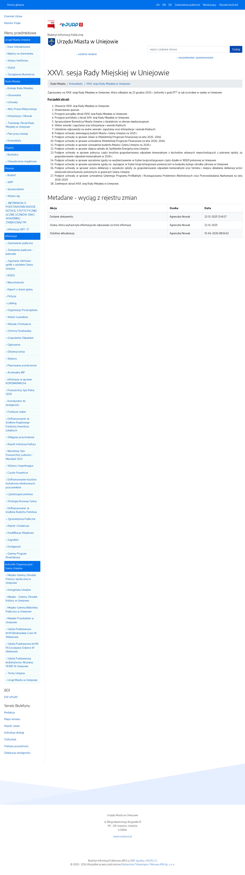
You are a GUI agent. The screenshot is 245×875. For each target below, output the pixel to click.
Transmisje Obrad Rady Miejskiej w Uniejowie (20, 124)
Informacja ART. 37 (18, 229)
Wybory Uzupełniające (21, 465)
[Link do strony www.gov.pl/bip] (53, 24)
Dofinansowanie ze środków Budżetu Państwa (21, 510)
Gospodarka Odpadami (21, 337)
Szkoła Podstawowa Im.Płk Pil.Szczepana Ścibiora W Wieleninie (22, 647)
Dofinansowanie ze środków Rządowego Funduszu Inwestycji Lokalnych (18, 424)
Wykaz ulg (14, 195)
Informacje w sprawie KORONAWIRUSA (19, 381)
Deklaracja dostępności (17, 752)
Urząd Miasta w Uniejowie (22, 679)
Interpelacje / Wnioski (20, 115)
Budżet (12, 175)
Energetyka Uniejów (19, 589)
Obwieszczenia (16, 351)
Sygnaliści (13, 539)
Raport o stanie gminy (20, 289)
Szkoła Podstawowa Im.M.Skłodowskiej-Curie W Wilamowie (21, 632)
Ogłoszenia (14, 344)
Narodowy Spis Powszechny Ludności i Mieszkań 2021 (19, 454)
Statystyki (10, 739)
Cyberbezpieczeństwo (20, 494)
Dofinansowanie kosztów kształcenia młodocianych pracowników (21, 483)
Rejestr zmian (12, 725)
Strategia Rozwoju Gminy (22, 501)
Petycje (12, 296)
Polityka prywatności (16, 746)
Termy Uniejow (16, 673)
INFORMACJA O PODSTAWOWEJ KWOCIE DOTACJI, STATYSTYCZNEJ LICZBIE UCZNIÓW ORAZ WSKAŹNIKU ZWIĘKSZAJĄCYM (21, 212)
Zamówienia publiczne (187, 4)
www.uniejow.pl (122, 836)
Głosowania (14, 95)
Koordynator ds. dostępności (16, 402)
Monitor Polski (12, 23)
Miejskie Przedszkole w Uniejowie (20, 620)
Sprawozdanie (16, 189)
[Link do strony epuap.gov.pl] (71, 24)
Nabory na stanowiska (20, 53)
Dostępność (14, 546)
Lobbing (12, 303)
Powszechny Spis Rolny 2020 (20, 392)
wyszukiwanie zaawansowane (195, 57)
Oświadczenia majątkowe (22, 161)
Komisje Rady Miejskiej (20, 88)
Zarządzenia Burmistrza (21, 74)
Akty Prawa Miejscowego (22, 108)
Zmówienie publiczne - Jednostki (19, 251)
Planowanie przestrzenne (22, 365)
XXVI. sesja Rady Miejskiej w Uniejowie (108, 83)
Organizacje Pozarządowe (22, 310)
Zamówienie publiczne (20, 243)
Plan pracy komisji (18, 133)
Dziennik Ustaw (13, 16)
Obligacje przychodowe (21, 437)
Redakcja (9, 712)
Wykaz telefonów (18, 60)
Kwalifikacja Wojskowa (21, 532)
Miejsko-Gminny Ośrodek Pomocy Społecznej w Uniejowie (21, 578)
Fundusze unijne (17, 411)
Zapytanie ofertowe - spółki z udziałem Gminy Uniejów (19, 264)
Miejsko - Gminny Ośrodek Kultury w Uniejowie (21, 598)
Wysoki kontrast (228, 4)
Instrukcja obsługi (14, 732)
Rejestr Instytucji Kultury (22, 444)
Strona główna (15, 4)
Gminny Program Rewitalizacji (16, 555)
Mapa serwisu (12, 719)
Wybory (12, 358)
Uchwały (13, 102)
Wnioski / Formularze (19, 324)
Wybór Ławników (18, 317)
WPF (10, 182)
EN (164, 4)
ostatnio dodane (87, 54)
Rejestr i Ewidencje (18, 525)
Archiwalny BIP (16, 372)
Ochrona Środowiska (19, 330)
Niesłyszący (209, 4)
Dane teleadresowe (19, 46)
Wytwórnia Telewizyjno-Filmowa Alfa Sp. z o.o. (148, 864)
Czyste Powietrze (18, 472)
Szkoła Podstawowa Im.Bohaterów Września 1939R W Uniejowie (19, 662)
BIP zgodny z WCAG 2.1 (144, 860)
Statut (11, 67)
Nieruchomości (16, 282)
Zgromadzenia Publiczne (22, 518)
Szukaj (236, 49)
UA (158, 4)
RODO (11, 275)
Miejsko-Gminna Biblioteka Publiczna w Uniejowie (22, 609)
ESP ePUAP (11, 697)
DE (170, 4)
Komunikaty (14, 140)
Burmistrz (13, 154)
